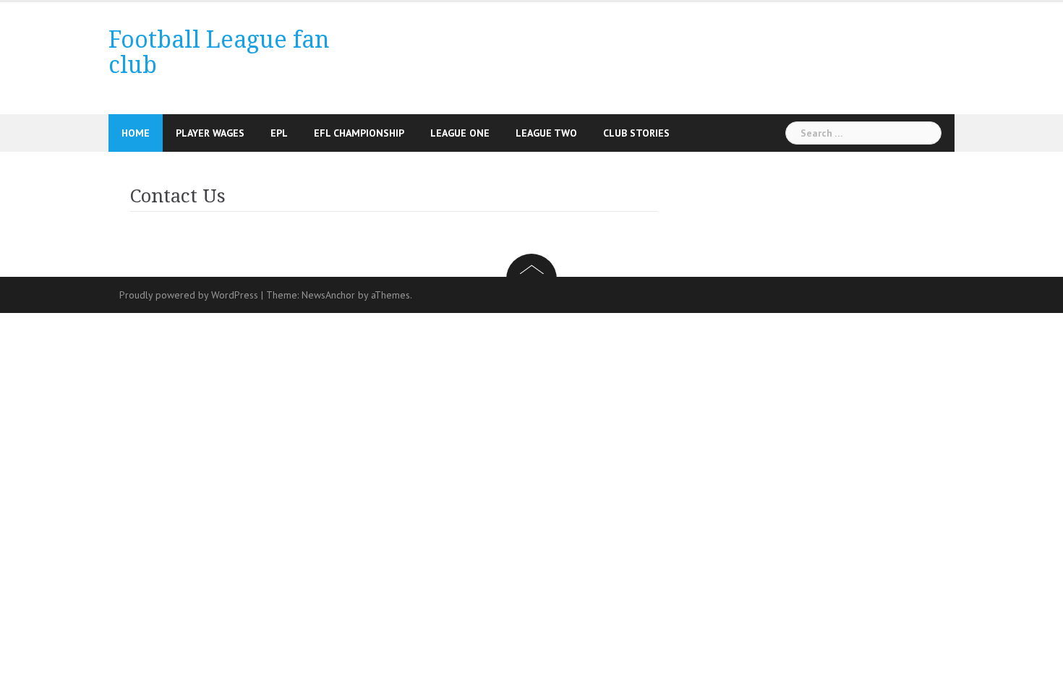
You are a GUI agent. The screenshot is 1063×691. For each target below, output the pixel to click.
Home (135, 133)
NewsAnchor (328, 294)
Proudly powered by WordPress (188, 294)
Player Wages (210, 133)
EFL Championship (359, 133)
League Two (546, 133)
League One (460, 133)
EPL (279, 133)
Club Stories (636, 133)
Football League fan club (219, 52)
